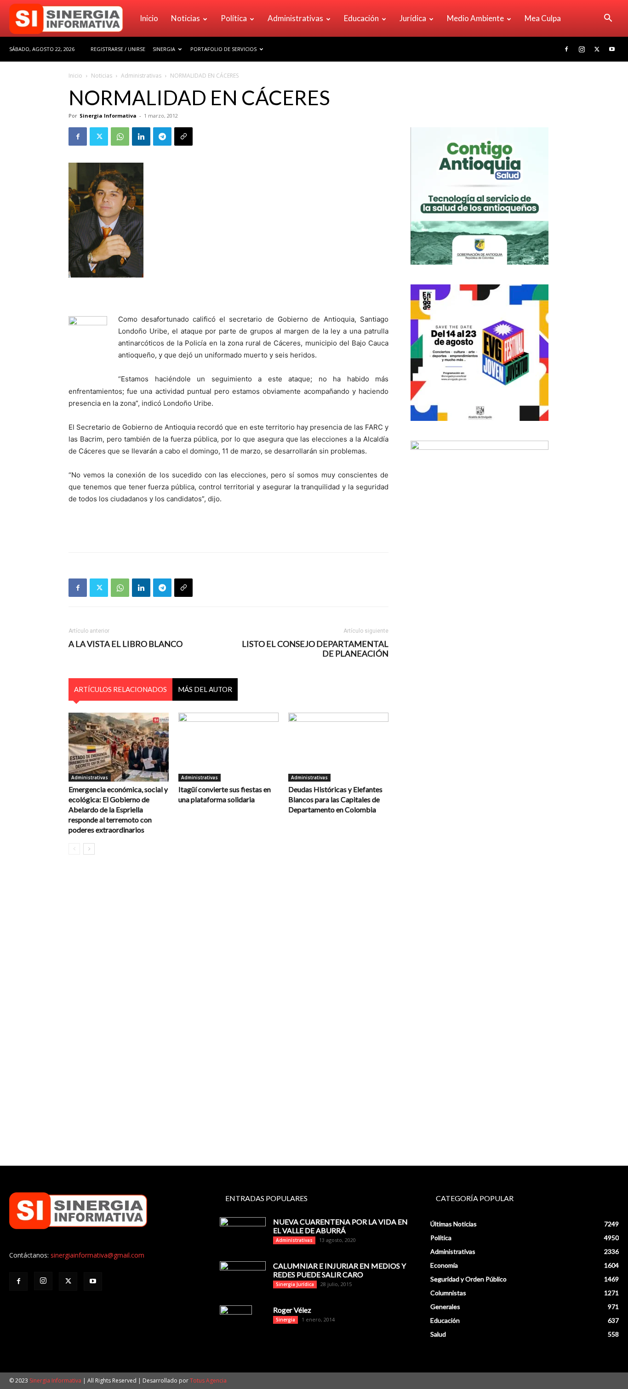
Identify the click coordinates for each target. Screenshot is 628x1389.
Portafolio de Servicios (223, 48)
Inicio (149, 18)
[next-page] (89, 849)
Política (234, 18)
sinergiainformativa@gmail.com (97, 1255)
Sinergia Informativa (108, 115)
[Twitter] (597, 49)
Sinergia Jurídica (295, 1284)
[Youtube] (612, 49)
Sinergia (164, 48)
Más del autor (205, 689)
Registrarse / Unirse (118, 48)
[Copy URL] (183, 136)
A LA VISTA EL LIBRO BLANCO (126, 644)
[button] (608, 19)
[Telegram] (162, 136)
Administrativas (295, 18)
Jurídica (413, 18)
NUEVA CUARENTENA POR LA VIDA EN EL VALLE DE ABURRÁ (340, 1226)
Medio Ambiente (475, 18)
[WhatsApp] (120, 136)
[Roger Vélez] (236, 1321)
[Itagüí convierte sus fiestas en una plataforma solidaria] (228, 747)
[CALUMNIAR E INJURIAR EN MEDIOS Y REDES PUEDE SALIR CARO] (243, 1275)
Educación (361, 18)
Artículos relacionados (120, 689)
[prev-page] (74, 849)
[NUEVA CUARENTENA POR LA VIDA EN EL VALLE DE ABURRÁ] (243, 1233)
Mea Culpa (543, 18)
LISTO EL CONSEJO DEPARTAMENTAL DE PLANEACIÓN (315, 648)
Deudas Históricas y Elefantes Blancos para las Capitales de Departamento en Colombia (335, 799)
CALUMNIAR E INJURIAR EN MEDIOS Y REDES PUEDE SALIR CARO (339, 1270)
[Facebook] (566, 49)
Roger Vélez (292, 1309)
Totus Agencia (208, 1380)
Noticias (185, 18)
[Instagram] (581, 49)
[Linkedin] (141, 136)
